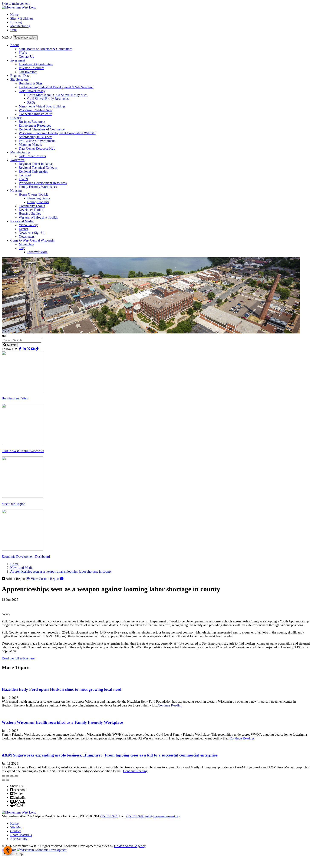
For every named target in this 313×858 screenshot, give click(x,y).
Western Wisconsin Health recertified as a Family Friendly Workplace (62, 722)
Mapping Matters (30, 144)
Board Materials (21, 835)
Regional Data (20, 75)
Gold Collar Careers (32, 156)
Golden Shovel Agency (129, 846)
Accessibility (18, 839)
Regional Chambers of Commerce (42, 129)
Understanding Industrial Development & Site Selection (56, 87)
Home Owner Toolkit (33, 194)
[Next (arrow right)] (7, 780)
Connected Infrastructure (35, 114)
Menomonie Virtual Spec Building (42, 106)
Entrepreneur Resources (35, 125)
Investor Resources (31, 68)
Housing (16, 22)
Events (23, 229)
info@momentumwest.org (162, 816)
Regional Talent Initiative (36, 164)
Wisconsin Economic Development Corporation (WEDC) (57, 133)
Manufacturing (20, 26)
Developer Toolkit (31, 210)
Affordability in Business (35, 137)
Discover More (37, 252)
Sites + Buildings (21, 18)
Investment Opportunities (36, 64)
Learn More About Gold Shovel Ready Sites (57, 95)
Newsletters (26, 236)
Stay (22, 248)
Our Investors (28, 72)
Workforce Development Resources (43, 183)
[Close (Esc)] (3, 776)
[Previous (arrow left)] (3, 780)
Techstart (25, 175)
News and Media (21, 221)
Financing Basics (38, 198)
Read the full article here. (18, 658)
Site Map (16, 827)
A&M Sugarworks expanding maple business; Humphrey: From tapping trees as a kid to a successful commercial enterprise (109, 755)
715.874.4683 (135, 816)
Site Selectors (19, 79)
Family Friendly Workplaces (38, 187)
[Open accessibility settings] (7, 850)
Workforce (17, 160)
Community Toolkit (32, 206)
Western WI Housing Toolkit (38, 217)
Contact (15, 831)
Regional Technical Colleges (38, 167)
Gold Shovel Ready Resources (48, 98)
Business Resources (32, 121)
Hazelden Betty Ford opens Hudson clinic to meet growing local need (61, 689)
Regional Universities (33, 171)
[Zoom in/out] (16, 776)
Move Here (26, 244)
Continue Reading (170, 705)
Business (16, 118)
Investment (17, 60)
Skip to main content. (16, 3)
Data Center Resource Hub (37, 148)
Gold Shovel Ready (32, 91)
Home (14, 14)
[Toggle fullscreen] (12, 776)
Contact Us (26, 56)
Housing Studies (30, 213)
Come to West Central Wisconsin (32, 240)
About (14, 45)
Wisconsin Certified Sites (35, 110)
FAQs (23, 52)
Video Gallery (28, 225)
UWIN (23, 179)
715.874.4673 (109, 816)
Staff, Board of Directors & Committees (45, 49)
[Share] (7, 776)
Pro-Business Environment (37, 141)
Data (13, 30)
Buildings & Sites (30, 83)
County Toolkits (38, 202)
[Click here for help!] (61, 579)
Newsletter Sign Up (32, 233)
